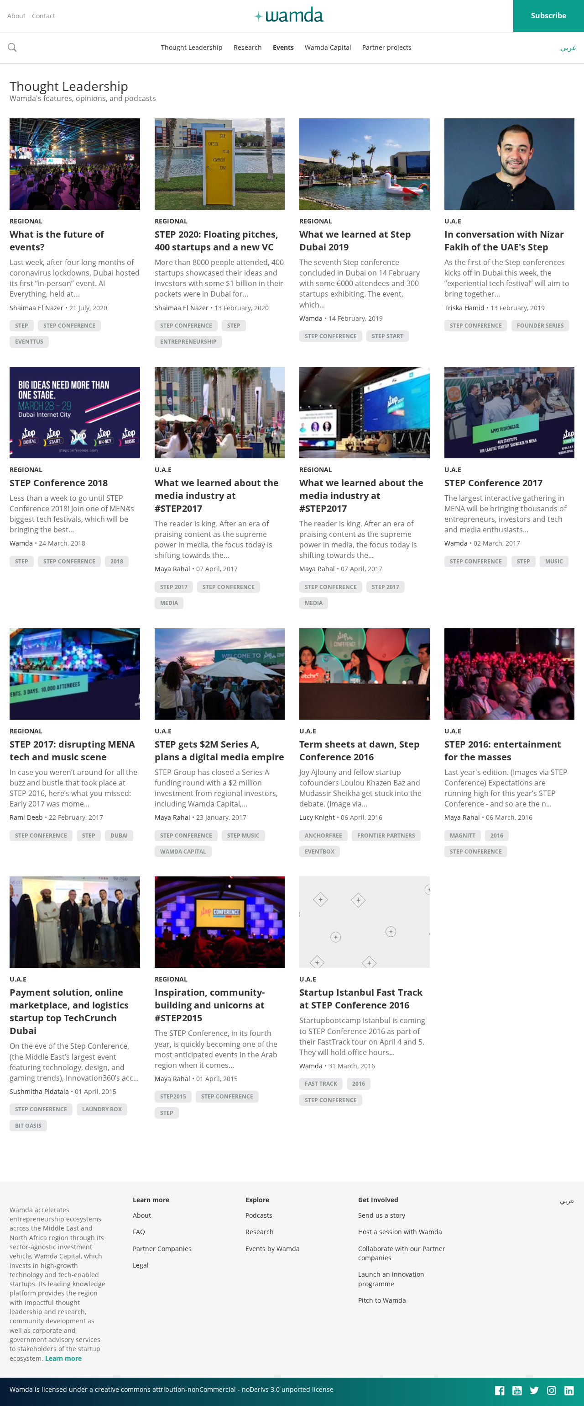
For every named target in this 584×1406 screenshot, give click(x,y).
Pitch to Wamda (382, 1300)
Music (554, 561)
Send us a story (381, 1215)
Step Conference (69, 325)
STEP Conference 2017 (493, 483)
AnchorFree (323, 835)
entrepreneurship (188, 341)
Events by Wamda (272, 1248)
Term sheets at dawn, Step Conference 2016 (359, 750)
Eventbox (319, 851)
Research (248, 47)
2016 (496, 835)
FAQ (139, 1231)
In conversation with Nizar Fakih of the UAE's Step (504, 240)
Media (169, 603)
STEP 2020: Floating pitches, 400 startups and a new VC (216, 240)
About (16, 15)
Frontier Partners (386, 835)
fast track (321, 1084)
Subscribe (548, 16)
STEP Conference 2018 (59, 483)
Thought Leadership (192, 47)
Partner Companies (162, 1248)
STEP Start (387, 336)
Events (283, 47)
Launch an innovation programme (391, 1279)
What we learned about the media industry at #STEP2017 (217, 496)
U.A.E (452, 221)
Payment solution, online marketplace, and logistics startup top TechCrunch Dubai (69, 1011)
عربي (568, 47)
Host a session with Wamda (400, 1231)
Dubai (119, 835)
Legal (141, 1265)
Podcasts (258, 1215)
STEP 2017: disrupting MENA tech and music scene (72, 750)
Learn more (63, 1358)
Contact (43, 15)
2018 (116, 561)
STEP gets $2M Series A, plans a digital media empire (219, 750)
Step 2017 (174, 587)
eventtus (29, 341)
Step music (243, 835)
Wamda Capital (328, 47)
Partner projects (387, 47)
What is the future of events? (57, 240)
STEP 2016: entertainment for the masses (502, 750)
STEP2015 (173, 1096)
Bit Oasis (28, 1126)
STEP (21, 325)
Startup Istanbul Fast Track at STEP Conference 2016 (360, 998)
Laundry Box (102, 1109)
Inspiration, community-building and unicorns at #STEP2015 (210, 1005)
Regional (26, 221)
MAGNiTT (462, 835)
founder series (540, 325)
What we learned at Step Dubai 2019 (355, 240)
